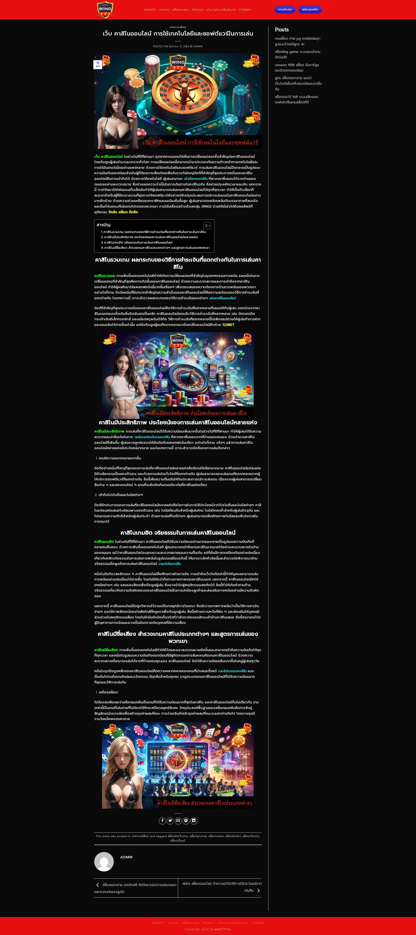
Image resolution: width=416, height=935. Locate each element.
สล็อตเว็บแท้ (177, 841)
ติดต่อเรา (197, 10)
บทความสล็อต (177, 27)
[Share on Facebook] (162, 820)
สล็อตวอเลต (216, 836)
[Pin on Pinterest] (186, 820)
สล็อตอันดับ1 (233, 836)
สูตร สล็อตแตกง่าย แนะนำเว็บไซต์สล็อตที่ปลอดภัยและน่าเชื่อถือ (298, 83)
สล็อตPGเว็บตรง (178, 836)
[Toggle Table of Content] (205, 225)
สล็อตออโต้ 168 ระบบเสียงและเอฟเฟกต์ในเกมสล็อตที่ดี (296, 99)
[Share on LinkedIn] (193, 820)
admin (198, 46)
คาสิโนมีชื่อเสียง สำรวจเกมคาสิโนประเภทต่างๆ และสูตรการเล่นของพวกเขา (157, 247)
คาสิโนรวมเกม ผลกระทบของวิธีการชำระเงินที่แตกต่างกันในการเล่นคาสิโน (155, 231)
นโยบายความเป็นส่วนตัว (221, 10)
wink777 (150, 10)
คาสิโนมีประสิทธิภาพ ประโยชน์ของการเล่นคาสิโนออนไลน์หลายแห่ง (151, 237)
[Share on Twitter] (170, 820)
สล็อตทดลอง (180, 10)
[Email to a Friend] (178, 820)
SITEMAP (245, 10)
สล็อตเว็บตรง (250, 836)
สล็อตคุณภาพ (198, 836)
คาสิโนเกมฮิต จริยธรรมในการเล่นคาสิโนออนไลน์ (138, 242)
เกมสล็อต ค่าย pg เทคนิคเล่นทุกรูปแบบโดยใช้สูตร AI (297, 41)
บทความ (164, 10)
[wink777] (116, 10)
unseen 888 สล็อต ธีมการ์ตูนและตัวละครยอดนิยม (297, 67)
